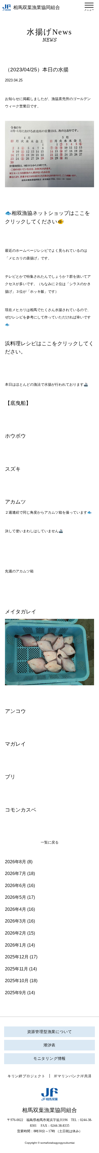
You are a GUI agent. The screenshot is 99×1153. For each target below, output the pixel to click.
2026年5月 (15, 897)
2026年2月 (15, 933)
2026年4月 (15, 909)
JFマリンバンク (67, 1076)
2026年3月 (15, 921)
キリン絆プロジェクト (26, 1076)
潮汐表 (49, 1045)
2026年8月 (15, 861)
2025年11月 (16, 969)
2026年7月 (15, 873)
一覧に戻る (50, 842)
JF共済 (86, 1076)
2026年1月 (15, 945)
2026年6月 (15, 885)
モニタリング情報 (49, 1059)
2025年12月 (17, 957)
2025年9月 (15, 992)
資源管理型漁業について (49, 1032)
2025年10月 (17, 980)
